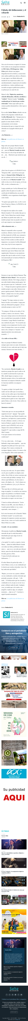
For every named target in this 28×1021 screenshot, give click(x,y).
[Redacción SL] (6, 616)
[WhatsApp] (14, 822)
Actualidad (3, 834)
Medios (2, 869)
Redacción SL (21, 16)
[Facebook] (14, 812)
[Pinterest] (14, 818)
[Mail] (12, 995)
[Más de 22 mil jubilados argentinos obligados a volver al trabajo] (14, 863)
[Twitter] (14, 815)
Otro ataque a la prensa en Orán (6, 676)
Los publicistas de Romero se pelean (22, 675)
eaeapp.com (17, 1019)
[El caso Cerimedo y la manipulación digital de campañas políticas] (14, 881)
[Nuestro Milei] (14, 844)
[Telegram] (15, 995)
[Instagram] (9, 995)
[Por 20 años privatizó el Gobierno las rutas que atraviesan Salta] (14, 900)
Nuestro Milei (4, 835)
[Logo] (5, 3)
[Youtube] (21, 995)
